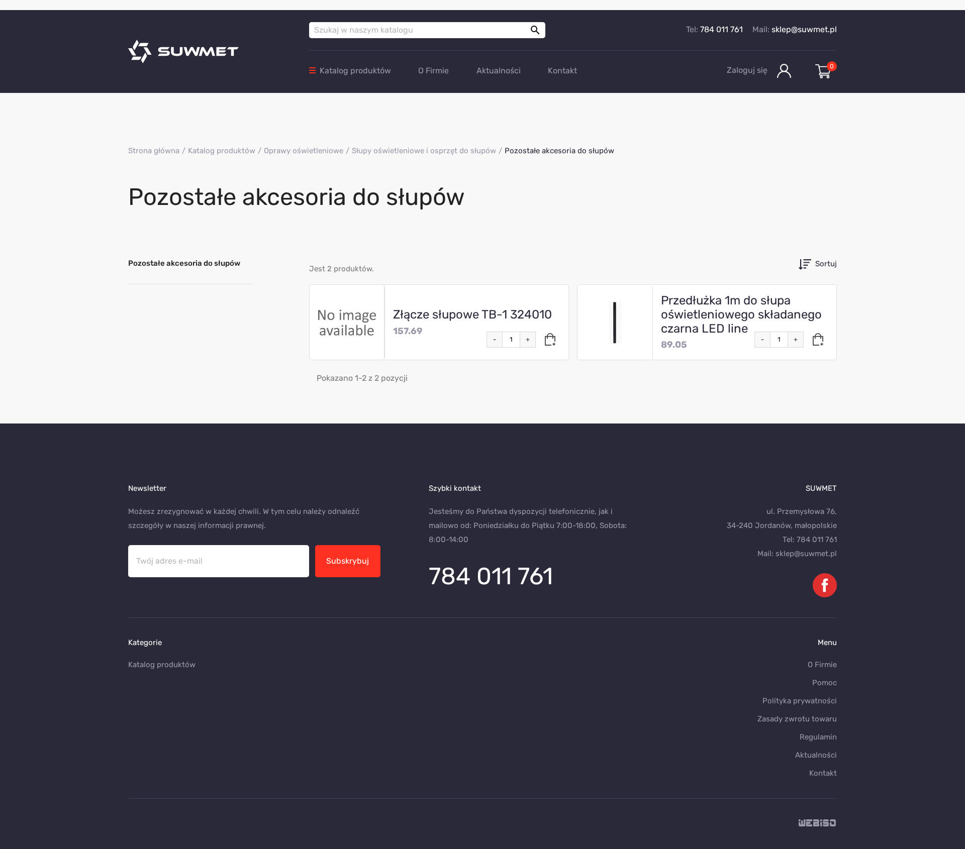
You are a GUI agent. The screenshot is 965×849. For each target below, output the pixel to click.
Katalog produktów (355, 70)
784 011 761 (721, 29)
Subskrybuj (347, 561)
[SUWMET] (211, 51)
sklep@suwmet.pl (804, 29)
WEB (818, 823)
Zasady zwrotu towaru (797, 718)
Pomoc (824, 682)
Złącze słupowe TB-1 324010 (472, 314)
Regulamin (818, 736)
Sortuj (826, 263)
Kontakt (562, 70)
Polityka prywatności (799, 700)
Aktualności (498, 70)
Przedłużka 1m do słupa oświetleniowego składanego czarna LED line (741, 314)
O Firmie (433, 70)
